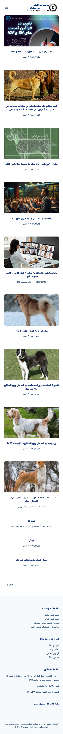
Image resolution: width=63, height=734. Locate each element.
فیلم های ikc (22, 282)
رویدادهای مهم (22, 507)
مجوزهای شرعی (51, 619)
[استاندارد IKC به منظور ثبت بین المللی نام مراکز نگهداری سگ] (31, 476)
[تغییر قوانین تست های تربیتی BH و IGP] (31, 30)
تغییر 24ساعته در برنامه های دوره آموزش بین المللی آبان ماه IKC (31, 387)
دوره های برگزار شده (31, 526)
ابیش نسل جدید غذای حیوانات (31, 560)
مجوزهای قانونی (51, 615)
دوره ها (31, 521)
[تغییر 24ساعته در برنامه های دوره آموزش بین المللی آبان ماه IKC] (31, 364)
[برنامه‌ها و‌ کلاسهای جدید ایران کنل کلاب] (31, 197)
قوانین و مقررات (51, 653)
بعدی (11, 584)
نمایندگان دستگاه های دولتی (45, 627)
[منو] (6, 7)
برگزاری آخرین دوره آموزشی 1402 (31, 331)
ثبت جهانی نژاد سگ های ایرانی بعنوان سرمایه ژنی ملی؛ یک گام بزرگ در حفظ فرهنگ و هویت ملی (31, 108)
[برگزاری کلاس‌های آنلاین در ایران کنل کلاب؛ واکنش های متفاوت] (31, 252)
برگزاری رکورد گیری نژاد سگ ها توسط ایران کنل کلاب (31, 164)
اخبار (25, 57)
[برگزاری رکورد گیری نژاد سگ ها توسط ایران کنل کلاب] (31, 143)
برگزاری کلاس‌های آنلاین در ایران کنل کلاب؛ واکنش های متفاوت (31, 275)
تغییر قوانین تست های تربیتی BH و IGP (31, 52)
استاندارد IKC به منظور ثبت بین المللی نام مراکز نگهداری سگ (32, 500)
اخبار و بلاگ (53, 646)
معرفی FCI (54, 658)
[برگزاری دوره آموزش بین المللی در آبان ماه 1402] (31, 422)
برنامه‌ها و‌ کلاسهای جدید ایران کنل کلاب (31, 219)
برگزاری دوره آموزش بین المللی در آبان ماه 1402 (31, 443)
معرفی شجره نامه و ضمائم (46, 623)
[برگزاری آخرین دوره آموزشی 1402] (31, 310)
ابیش (32, 540)
